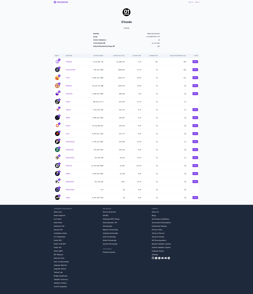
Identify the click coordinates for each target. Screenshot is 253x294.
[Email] (162, 258)
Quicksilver (70, 182)
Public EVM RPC (60, 244)
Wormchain (70, 190)
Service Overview (109, 212)
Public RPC (58, 240)
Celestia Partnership (110, 233)
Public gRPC (58, 251)
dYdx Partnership (109, 237)
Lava (67, 134)
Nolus (68, 126)
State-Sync (58, 212)
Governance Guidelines (160, 219)
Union (68, 102)
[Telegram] (169, 258)
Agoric (68, 110)
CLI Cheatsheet (59, 237)
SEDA (68, 118)
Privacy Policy (157, 230)
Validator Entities (60, 283)
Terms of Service (158, 233)
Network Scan (59, 258)
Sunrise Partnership (110, 244)
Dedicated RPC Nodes (111, 219)
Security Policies (158, 237)
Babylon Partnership (110, 230)
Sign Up (190, 2)
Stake (195, 61)
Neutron (69, 166)
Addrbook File (59, 226)
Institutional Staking (159, 226)
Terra (68, 78)
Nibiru (68, 174)
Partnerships (107, 226)
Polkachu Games (109, 252)
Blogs (154, 215)
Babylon (69, 86)
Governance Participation (161, 223)
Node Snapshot (59, 215)
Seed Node (58, 223)
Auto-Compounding (61, 262)
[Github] (153, 258)
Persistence (70, 142)
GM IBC (105, 215)
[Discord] (165, 258)
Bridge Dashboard (60, 276)
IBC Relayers (58, 255)
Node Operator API (110, 223)
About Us (155, 212)
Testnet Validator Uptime (161, 247)
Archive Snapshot (60, 286)
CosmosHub (70, 70)
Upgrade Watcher (60, 265)
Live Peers (57, 219)
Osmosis (69, 94)
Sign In (197, 2)
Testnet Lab (58, 272)
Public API (57, 247)
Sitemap (155, 255)
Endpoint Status (158, 251)
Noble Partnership (109, 240)
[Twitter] (156, 258)
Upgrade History (60, 269)
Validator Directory (61, 279)
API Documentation (159, 240)
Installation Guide (60, 233)
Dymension (70, 158)
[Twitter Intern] (159, 258)
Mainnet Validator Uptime (161, 244)
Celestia (69, 62)
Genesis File (58, 230)
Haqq (68, 198)
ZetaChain (70, 150)
